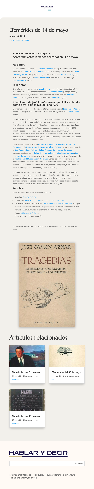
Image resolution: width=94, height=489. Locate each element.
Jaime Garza (56, 97)
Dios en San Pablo (50, 203)
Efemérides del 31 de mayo (26, 372)
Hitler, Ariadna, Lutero (33, 200)
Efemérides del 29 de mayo (26, 416)
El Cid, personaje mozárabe (54, 200)
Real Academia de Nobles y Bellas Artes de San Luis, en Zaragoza (43, 150)
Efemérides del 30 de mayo (66, 372)
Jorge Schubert (20, 80)
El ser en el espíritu (65, 203)
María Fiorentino (41, 77)
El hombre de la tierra (29, 213)
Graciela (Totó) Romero (34, 72)
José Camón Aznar (55, 92)
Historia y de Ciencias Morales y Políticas (44, 147)
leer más (15, 379)
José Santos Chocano (44, 69)
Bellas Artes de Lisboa (43, 153)
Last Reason (44, 89)
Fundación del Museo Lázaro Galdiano (31, 159)
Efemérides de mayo (19, 39)
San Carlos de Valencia (64, 153)
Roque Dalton (67, 74)
